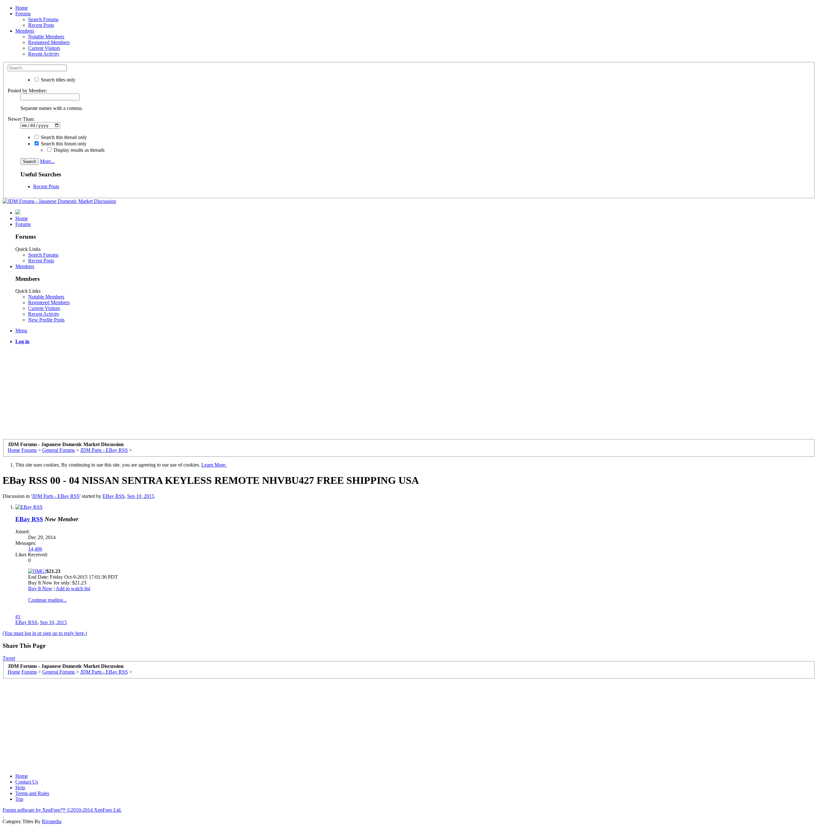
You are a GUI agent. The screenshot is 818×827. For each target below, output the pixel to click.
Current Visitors (44, 48)
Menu (21, 330)
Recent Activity (43, 54)
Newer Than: (21, 119)
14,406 (35, 549)
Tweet (9, 658)
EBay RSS (114, 496)
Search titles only (57, 79)
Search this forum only (63, 143)
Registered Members (49, 42)
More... (47, 161)
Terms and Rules (32, 793)
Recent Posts (41, 25)
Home (21, 8)
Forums (23, 13)
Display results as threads (78, 150)
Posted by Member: (27, 90)
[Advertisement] (194, 394)
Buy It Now (40, 588)
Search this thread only (63, 137)
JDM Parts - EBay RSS (56, 496)
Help (20, 787)
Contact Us (26, 781)
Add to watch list (73, 588)
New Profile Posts (46, 319)
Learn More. (214, 465)
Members (24, 31)
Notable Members (46, 36)
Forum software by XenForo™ (62, 810)
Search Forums (43, 19)
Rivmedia (51, 821)
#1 (17, 616)
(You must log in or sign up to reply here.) (45, 633)
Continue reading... (47, 600)
